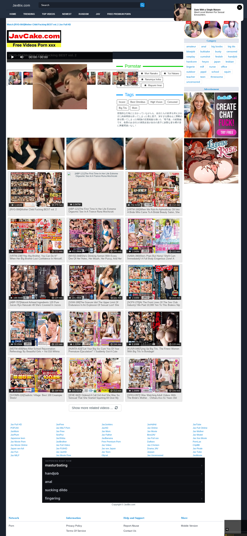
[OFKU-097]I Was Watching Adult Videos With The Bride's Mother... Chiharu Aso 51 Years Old (152, 396)
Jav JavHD (61, 452)
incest (122, 102)
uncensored (193, 81)
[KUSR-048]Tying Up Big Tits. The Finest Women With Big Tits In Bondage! (153, 350)
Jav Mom (106, 431)
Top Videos (48, 14)
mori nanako (151, 73)
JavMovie (197, 455)
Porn (11, 525)
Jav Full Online (200, 428)
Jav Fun (14, 452)
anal (203, 46)
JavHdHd (151, 424)
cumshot (205, 56)
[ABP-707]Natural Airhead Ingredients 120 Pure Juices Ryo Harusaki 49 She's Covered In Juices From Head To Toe (35, 305)
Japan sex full (17, 448)
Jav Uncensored (155, 455)
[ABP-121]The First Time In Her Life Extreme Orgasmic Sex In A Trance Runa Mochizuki (92, 210)
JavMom (14, 431)
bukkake (205, 51)
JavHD (105, 428)
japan (217, 61)
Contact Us (130, 530)
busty (218, 51)
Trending (29, 14)
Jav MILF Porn (63, 428)
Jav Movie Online (18, 445)
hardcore (191, 61)
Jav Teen (106, 452)
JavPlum (14, 435)
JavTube (197, 424)
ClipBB (196, 445)
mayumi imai (154, 85)
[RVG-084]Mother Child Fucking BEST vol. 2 (33, 209)
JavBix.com (21, 5)
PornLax (197, 441)
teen (202, 76)
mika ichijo (129, 73)
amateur (191, 46)
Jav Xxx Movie (200, 438)
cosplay (190, 56)
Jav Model (198, 435)
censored (172, 102)
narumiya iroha (152, 79)
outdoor (190, 71)
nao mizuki (129, 79)
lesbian (230, 61)
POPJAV (14, 428)
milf (202, 66)
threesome (217, 76)
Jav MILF (14, 455)
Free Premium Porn (119, 14)
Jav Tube (197, 452)
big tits (123, 108)
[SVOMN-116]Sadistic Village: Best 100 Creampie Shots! (36, 396)
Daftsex (151, 441)
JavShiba (60, 438)
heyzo (205, 61)
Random (84, 14)
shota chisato (130, 85)
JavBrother (61, 441)
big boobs (217, 46)
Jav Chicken (153, 445)
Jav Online (152, 428)
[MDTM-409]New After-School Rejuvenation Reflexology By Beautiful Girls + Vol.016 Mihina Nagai (34, 351)
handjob (232, 56)
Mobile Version (189, 525)
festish (219, 56)
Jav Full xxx (153, 438)
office (224, 66)
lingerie (190, 66)
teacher (190, 76)
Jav (98, 14)
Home (13, 14)
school (215, 71)
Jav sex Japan (109, 448)
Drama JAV (152, 448)
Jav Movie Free (63, 455)
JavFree (60, 424)
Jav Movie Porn (18, 441)
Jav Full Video (63, 445)
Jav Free (60, 431)
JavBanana (107, 438)
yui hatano (173, 73)
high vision (156, 102)
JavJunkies (107, 424)
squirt (227, 71)
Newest (66, 14)
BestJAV (151, 435)
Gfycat (105, 455)
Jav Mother (198, 431)
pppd (203, 71)
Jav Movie (152, 431)
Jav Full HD (16, 424)
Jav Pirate (198, 448)
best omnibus (137, 102)
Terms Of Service (76, 530)
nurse (212, 66)
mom (134, 108)
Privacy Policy (74, 525)
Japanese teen (17, 438)
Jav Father (107, 435)
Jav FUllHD (61, 448)
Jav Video (106, 445)
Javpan (150, 452)
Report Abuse (131, 525)
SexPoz (60, 435)
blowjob (190, 51)
